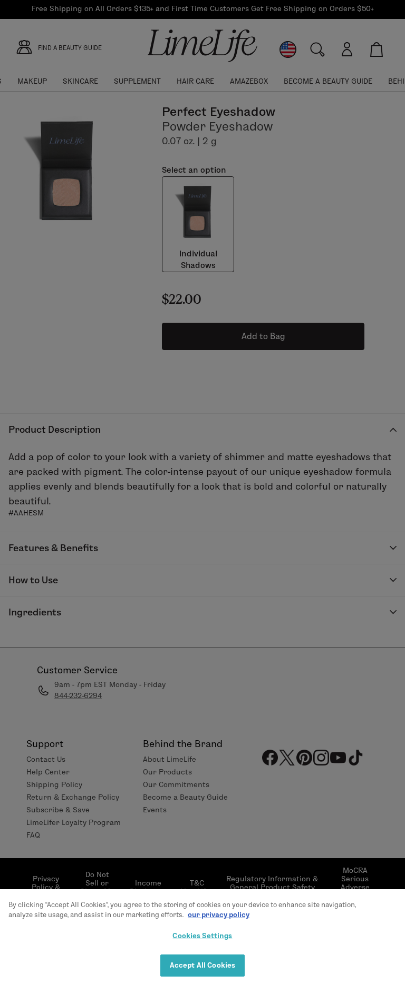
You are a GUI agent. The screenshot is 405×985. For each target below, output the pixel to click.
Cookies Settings (202, 935)
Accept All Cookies (202, 965)
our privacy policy (218, 914)
